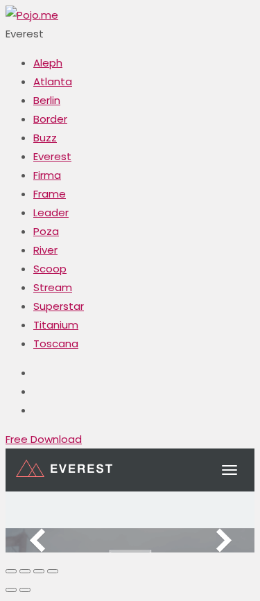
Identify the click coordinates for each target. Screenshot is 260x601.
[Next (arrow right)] (25, 590)
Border (50, 119)
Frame (49, 193)
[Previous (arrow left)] (11, 590)
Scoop (50, 268)
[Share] (25, 571)
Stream (52, 287)
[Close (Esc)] (11, 571)
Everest (52, 156)
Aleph (47, 62)
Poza (46, 231)
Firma (47, 175)
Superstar (58, 306)
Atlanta (52, 81)
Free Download (44, 439)
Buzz (45, 137)
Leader (51, 212)
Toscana (55, 343)
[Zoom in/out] (52, 571)
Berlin (46, 100)
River (45, 250)
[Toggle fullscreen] (38, 571)
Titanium (55, 324)
